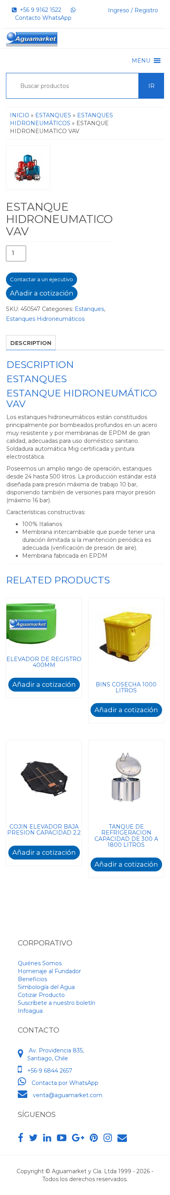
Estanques (53, 115)
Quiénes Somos (40, 963)
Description (30, 343)
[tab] (31, 342)
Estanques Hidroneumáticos (45, 318)
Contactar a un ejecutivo (41, 279)
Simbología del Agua (46, 987)
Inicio (19, 115)
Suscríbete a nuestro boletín (56, 1002)
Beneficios (32, 979)
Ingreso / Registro (133, 10)
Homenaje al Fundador (49, 971)
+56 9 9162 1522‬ (39, 9)
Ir (151, 86)
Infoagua (30, 1010)
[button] (141, 60)
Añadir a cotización (42, 293)
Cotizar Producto (41, 995)
